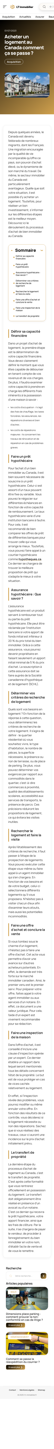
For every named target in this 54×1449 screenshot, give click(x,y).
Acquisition (14, 61)
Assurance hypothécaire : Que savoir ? (28, 273)
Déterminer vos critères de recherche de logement (27, 283)
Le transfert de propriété (27, 316)
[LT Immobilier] (21, 6)
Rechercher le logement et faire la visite (27, 292)
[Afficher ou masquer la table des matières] (39, 250)
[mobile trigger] (5, 6)
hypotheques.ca (30, 559)
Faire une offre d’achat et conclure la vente (28, 301)
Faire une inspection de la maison (28, 309)
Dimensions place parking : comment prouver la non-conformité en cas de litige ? (24, 1317)
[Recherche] (44, 6)
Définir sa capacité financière (25, 257)
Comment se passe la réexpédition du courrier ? (23, 1360)
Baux (14, 1291)
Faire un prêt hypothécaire (22, 265)
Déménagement (20, 1336)
